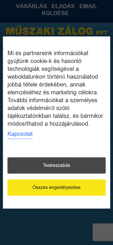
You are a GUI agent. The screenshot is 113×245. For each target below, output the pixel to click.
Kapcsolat (20, 134)
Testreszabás (56, 165)
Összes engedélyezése (56, 187)
